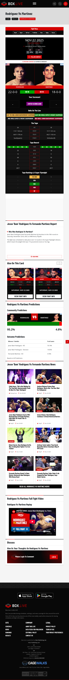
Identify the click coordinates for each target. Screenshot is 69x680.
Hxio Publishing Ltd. (40, 640)
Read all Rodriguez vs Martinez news (34, 486)
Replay (47, 32)
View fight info (20, 296)
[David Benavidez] (13, 273)
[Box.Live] (12, 4)
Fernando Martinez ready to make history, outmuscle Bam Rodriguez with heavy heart (19, 475)
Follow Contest (36, 57)
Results (15, 19)
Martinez (49, 87)
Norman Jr (55, 279)
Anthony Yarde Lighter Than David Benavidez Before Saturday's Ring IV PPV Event (48, 446)
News (41, 32)
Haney (42, 279)
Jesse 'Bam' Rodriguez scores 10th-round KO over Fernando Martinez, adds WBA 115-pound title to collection (19, 417)
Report (21, 32)
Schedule (8, 626)
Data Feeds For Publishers (34, 629)
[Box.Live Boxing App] (25, 595)
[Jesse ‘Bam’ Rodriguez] (19, 74)
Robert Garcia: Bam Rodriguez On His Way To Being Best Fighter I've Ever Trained (20, 446)
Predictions (34, 32)
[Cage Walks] (34, 663)
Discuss (53, 32)
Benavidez (14, 279)
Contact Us (29, 636)
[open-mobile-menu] (34, 4)
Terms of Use (50, 629)
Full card (27, 32)
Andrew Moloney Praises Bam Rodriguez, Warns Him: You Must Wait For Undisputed (48, 388)
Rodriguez (20, 87)
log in (54, 557)
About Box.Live (30, 626)
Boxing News (11, 382)
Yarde (27, 279)
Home (8, 19)
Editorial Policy (31, 632)
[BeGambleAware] (34, 674)
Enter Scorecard (34, 104)
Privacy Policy (50, 626)
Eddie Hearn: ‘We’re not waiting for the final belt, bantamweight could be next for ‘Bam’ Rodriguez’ (19, 388)
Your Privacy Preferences (54, 632)
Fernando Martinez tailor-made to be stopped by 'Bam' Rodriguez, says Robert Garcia (48, 475)
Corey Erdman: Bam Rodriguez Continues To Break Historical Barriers (48, 416)
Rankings (8, 632)
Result (15, 32)
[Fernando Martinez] (49, 74)
